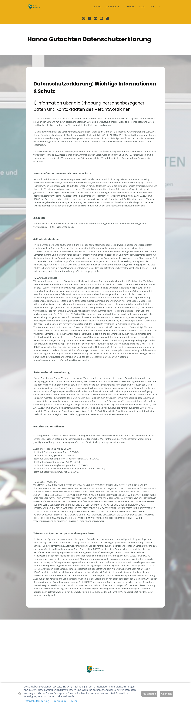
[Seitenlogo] (34, 6)
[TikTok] (89, 18)
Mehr (74, 701)
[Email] (101, 18)
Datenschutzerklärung (36, 701)
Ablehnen (166, 693)
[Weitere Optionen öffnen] (159, 6)
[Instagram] (83, 18)
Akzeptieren (149, 693)
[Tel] (107, 18)
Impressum (60, 701)
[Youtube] (95, 18)
